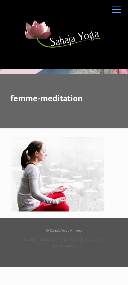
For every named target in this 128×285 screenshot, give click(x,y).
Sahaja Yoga (49, 240)
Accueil (29, 240)
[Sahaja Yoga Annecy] (64, 34)
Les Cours (72, 240)
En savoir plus (64, 246)
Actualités (92, 240)
